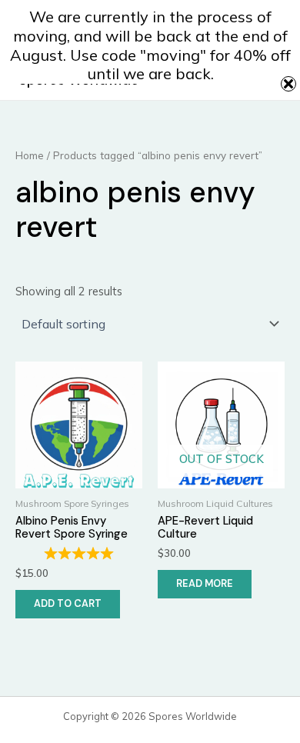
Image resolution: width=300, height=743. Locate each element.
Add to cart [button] (68, 603)
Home (29, 155)
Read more (204, 583)
